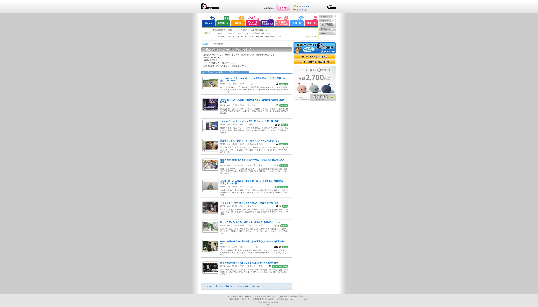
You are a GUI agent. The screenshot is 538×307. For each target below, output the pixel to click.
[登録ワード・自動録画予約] (267, 21)
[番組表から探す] (238, 21)
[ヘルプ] (327, 33)
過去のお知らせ (311, 37)
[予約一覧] (297, 21)
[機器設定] (327, 20)
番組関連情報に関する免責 (239, 299)
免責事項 (247, 296)
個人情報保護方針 (234, 296)
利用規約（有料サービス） (300, 296)
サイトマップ (304, 299)
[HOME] (209, 21)
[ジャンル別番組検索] (253, 21)
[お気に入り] (223, 21)
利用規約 (283, 296)
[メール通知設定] (327, 25)
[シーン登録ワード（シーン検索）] (282, 21)
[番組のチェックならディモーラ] (315, 48)
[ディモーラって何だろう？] (315, 56)
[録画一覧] (311, 21)
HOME (205, 44)
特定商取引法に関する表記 (263, 299)
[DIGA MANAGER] (327, 29)
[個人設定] (327, 16)
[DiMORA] (210, 7)
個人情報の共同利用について (266, 296)
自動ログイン (269, 8)
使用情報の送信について (286, 299)
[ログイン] (283, 8)
